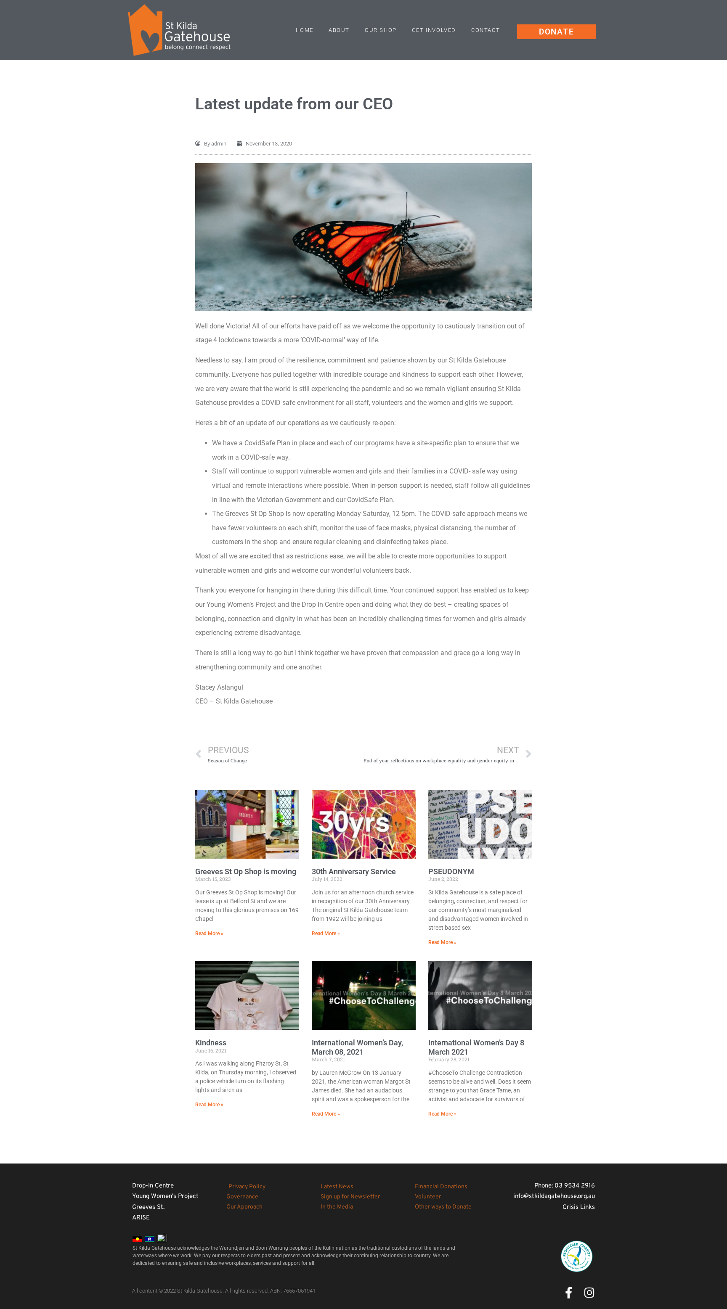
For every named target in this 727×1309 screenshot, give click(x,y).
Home (304, 30)
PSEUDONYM (451, 871)
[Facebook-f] (568, 1292)
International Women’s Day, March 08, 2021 (357, 1047)
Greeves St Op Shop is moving (245, 871)
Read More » (209, 933)
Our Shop (381, 30)
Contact (485, 30)
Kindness (210, 1042)
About (339, 30)
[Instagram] (589, 1292)
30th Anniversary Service (354, 871)
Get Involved (434, 30)
